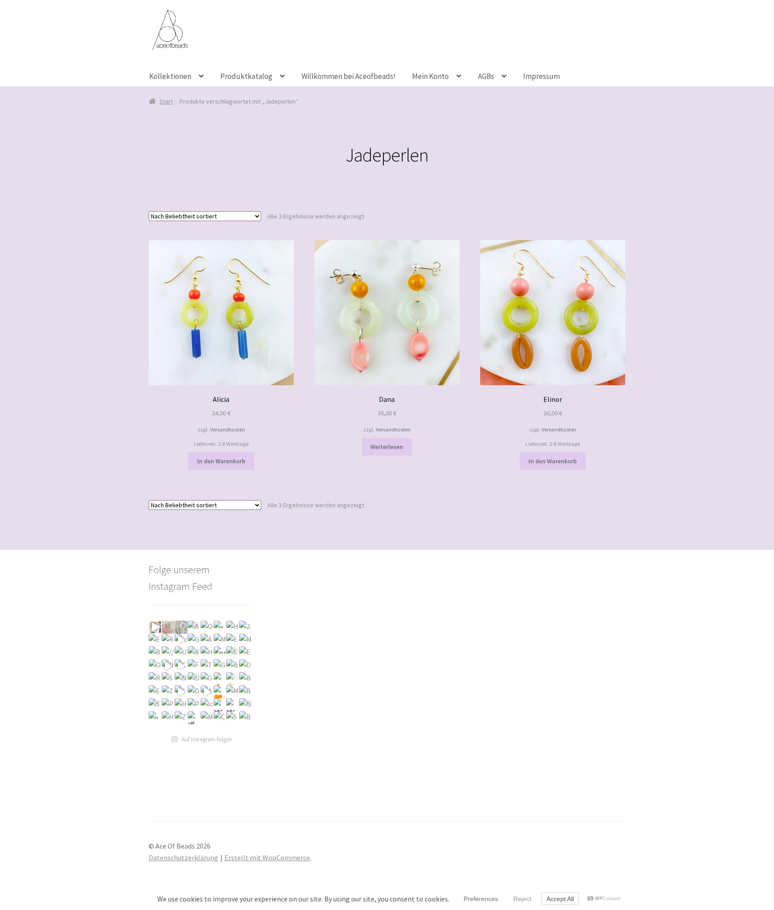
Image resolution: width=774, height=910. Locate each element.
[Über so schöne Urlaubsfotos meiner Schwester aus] (194, 678)
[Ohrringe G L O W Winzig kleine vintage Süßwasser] (155, 665)
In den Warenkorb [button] (221, 461)
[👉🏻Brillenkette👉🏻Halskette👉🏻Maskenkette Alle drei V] (232, 678)
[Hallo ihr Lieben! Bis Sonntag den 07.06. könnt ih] (168, 717)
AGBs (486, 76)
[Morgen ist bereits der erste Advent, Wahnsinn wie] (220, 640)
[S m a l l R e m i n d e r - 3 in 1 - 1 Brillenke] (155, 704)
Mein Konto (430, 76)
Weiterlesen (386, 447)
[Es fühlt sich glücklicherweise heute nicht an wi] (245, 652)
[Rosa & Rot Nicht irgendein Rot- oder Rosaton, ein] (168, 640)
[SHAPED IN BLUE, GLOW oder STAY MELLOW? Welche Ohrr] (232, 652)
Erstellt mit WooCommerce (267, 857)
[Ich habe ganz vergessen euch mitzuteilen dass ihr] (181, 640)
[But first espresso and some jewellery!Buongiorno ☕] (232, 665)
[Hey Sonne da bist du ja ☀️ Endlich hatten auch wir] (181, 704)
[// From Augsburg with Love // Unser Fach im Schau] (168, 652)
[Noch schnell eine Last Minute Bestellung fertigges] (155, 627)
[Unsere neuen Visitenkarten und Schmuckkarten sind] (181, 652)
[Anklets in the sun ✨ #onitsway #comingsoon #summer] (207, 691)
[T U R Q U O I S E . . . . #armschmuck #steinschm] (207, 665)
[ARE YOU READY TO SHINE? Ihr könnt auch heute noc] (194, 627)
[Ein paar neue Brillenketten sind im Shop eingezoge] (155, 691)
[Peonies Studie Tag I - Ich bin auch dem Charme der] (194, 704)
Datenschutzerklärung (183, 857)
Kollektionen (170, 76)
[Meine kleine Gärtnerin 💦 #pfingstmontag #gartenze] (207, 717)
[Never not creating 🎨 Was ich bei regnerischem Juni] (245, 704)
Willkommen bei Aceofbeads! (348, 76)
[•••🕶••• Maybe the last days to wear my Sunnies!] (220, 652)
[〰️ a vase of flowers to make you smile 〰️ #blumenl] (232, 704)
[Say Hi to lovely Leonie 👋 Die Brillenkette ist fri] (232, 717)
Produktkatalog (246, 76)
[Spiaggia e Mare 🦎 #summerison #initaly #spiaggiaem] (168, 678)
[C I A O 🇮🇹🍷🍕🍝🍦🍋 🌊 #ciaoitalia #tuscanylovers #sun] (181, 665)
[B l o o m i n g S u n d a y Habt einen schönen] (245, 691)
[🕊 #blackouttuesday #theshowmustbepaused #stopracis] (194, 717)
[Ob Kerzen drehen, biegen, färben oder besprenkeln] (207, 627)
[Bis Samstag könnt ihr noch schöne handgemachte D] (155, 652)
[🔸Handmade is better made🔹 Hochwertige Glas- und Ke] (220, 678)
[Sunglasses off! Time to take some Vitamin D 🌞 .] (181, 691)
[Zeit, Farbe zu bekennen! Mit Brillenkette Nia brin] (181, 717)
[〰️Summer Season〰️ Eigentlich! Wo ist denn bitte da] (220, 704)
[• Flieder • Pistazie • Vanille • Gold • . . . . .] (155, 717)
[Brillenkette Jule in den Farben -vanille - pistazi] (245, 678)
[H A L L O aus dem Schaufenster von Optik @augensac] (207, 652)
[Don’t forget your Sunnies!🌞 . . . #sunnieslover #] (194, 691)
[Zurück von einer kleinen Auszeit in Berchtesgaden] (168, 691)
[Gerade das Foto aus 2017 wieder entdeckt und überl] (194, 640)
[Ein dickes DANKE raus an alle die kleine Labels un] (155, 640)
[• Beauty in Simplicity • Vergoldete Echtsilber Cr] (220, 627)
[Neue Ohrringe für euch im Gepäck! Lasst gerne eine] (168, 665)
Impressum (541, 76)
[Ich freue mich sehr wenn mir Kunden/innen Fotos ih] (207, 704)
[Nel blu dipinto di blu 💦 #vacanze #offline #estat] (181, 678)
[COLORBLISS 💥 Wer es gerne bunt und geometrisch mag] (181, 627)
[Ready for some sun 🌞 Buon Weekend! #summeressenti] (155, 678)
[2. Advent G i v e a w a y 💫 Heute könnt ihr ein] (245, 627)
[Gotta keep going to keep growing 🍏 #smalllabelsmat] (207, 678)
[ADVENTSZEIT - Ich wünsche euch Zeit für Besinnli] (207, 640)
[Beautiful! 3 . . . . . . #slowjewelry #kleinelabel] (245, 717)
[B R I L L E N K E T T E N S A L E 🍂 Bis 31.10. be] (194, 652)
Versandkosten (227, 429)
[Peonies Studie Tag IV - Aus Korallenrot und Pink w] (168, 704)
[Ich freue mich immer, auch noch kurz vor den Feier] (168, 627)
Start (166, 101)
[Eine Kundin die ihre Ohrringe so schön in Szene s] (232, 640)
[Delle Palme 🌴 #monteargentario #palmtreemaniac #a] (245, 665)
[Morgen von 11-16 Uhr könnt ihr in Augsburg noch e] (245, 640)
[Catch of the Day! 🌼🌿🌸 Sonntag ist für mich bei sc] (220, 717)
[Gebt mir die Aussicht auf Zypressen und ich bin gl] (220, 665)
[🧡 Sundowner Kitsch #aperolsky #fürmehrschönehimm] (220, 691)
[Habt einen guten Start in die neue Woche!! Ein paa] (232, 627)
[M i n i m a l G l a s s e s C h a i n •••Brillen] (232, 691)
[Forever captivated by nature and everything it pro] (194, 665)
